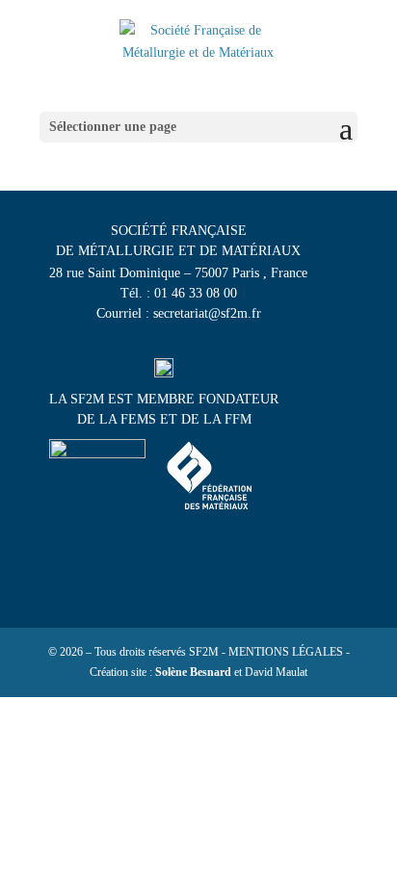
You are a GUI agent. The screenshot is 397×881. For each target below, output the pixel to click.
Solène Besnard (193, 672)
